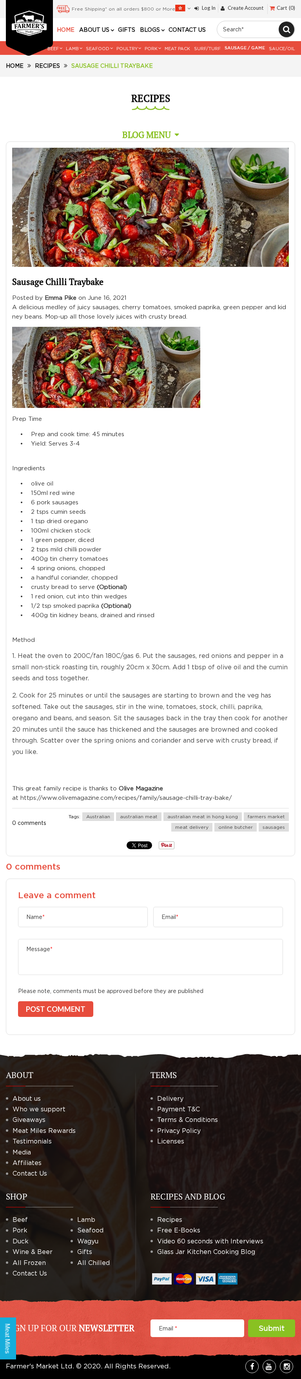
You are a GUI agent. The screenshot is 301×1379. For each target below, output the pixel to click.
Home (15, 66)
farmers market (266, 816)
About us (27, 1098)
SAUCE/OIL (282, 48)
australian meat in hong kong (202, 816)
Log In (209, 8)
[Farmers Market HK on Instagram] (286, 1366)
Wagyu (87, 1241)
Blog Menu (146, 134)
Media (22, 1152)
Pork (20, 1230)
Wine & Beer (33, 1251)
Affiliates (27, 1162)
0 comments (29, 823)
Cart (285, 8)
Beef (20, 1219)
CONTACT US (187, 30)
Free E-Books (178, 1230)
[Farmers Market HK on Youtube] (269, 1366)
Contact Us (30, 1173)
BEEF (53, 48)
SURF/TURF (207, 48)
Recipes (47, 66)
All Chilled (93, 1262)
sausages (274, 827)
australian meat (139, 816)
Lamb (86, 1219)
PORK (151, 48)
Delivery (170, 1098)
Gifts (84, 1251)
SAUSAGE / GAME (245, 48)
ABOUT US (94, 30)
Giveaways (29, 1119)
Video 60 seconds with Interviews (210, 1241)
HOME (65, 30)
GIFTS (126, 30)
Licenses (170, 1141)
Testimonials (32, 1141)
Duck (21, 1241)
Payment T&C (178, 1109)
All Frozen (29, 1262)
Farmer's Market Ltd (39, 1366)
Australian (98, 816)
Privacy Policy (179, 1130)
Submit (272, 1328)
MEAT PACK (177, 48)
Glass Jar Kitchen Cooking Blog (206, 1251)
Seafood (90, 1230)
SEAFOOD (97, 48)
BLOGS (150, 30)
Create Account (245, 8)
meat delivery (192, 827)
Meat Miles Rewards (44, 1130)
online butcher (235, 827)
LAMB (72, 48)
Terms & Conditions (187, 1119)
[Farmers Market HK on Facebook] (252, 1366)
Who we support (39, 1109)
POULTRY (127, 48)
